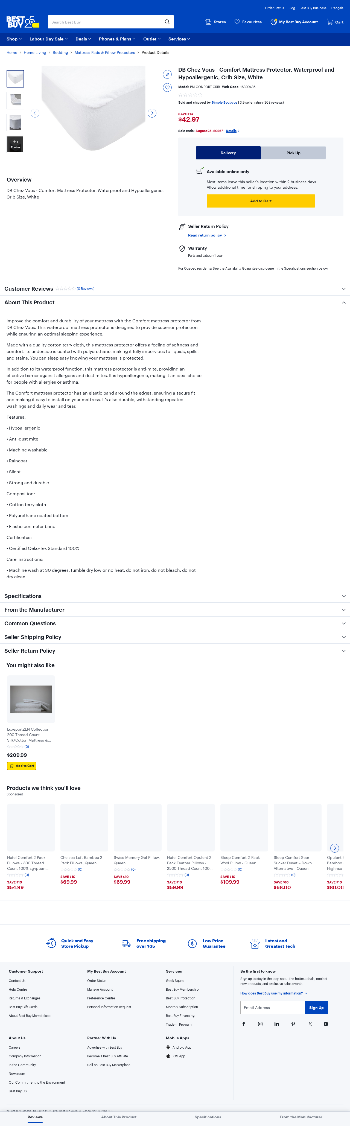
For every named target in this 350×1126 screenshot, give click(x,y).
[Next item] (334, 848)
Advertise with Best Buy (104, 1047)
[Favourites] (167, 87)
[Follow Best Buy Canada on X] (309, 1023)
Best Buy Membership (182, 989)
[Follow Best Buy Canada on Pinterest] (292, 1023)
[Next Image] (152, 113)
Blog (291, 8)
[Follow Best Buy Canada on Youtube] (325, 1023)
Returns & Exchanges (24, 998)
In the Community (22, 1065)
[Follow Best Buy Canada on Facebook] (243, 1023)
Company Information (25, 1056)
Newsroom (17, 1073)
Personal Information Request (109, 1007)
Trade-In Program (179, 1024)
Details (231, 131)
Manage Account (100, 989)
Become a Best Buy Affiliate (107, 1056)
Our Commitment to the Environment (37, 1082)
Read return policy (205, 235)
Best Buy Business (312, 8)
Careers (15, 1047)
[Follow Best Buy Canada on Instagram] (259, 1023)
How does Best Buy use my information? (271, 993)
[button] (190, 94)
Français (337, 8)
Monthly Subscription (182, 1007)
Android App (182, 1047)
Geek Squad (175, 980)
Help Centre (18, 989)
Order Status (274, 8)
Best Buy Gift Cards (23, 1007)
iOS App (179, 1056)
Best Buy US (18, 1091)
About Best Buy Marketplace (30, 1015)
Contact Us (17, 980)
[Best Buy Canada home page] (23, 21)
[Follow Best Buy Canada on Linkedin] (276, 1023)
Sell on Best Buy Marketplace (108, 1065)
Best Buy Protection (180, 998)
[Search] (167, 21)
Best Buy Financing (180, 1015)
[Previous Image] (35, 113)
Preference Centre (101, 998)
